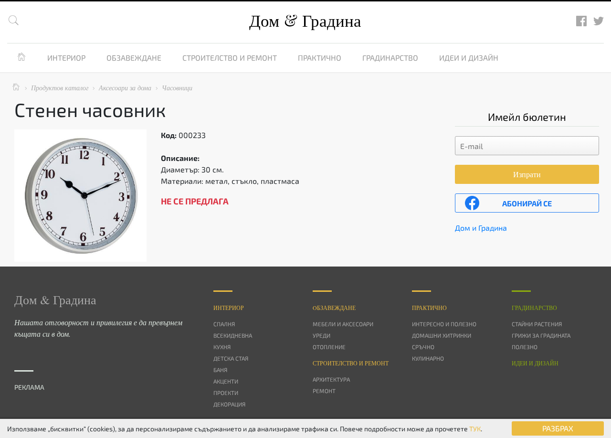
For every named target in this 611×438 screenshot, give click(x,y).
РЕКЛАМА (29, 387)
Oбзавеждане (334, 307)
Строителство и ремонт (229, 57)
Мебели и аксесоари (343, 323)
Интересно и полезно (444, 323)
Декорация (229, 404)
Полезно (524, 346)
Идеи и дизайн (468, 57)
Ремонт (324, 390)
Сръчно (423, 346)
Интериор (66, 57)
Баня (220, 369)
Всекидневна (232, 335)
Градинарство (390, 57)
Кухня (222, 346)
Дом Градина (305, 20)
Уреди (321, 335)
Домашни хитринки (441, 335)
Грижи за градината (541, 335)
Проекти (225, 392)
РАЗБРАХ (557, 428)
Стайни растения (537, 323)
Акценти (225, 381)
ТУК (475, 429)
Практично (319, 57)
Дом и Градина (481, 227)
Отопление (329, 346)
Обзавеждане (133, 57)
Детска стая (230, 358)
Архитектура (331, 379)
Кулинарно (428, 358)
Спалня (224, 323)
